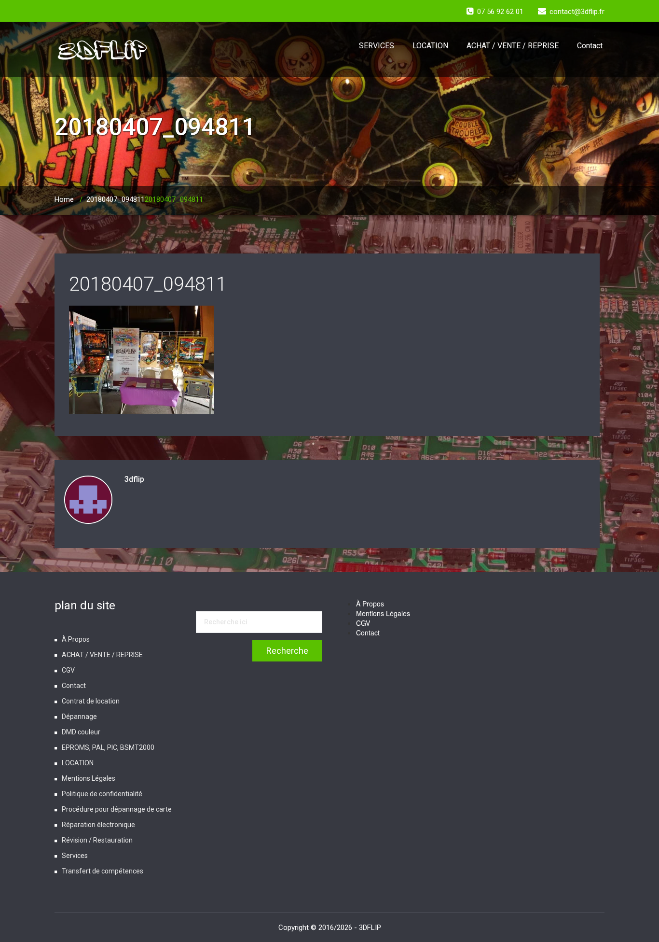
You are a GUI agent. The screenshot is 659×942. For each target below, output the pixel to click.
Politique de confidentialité (102, 794)
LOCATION (430, 45)
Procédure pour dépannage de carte (117, 809)
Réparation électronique (98, 825)
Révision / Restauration (97, 840)
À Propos (76, 639)
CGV (68, 670)
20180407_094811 (115, 199)
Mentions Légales (88, 778)
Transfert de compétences (102, 871)
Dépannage (79, 716)
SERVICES (376, 45)
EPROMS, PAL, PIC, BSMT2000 (108, 747)
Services (75, 855)
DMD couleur (81, 732)
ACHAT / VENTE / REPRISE (513, 45)
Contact (590, 45)
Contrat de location (91, 701)
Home (64, 199)
